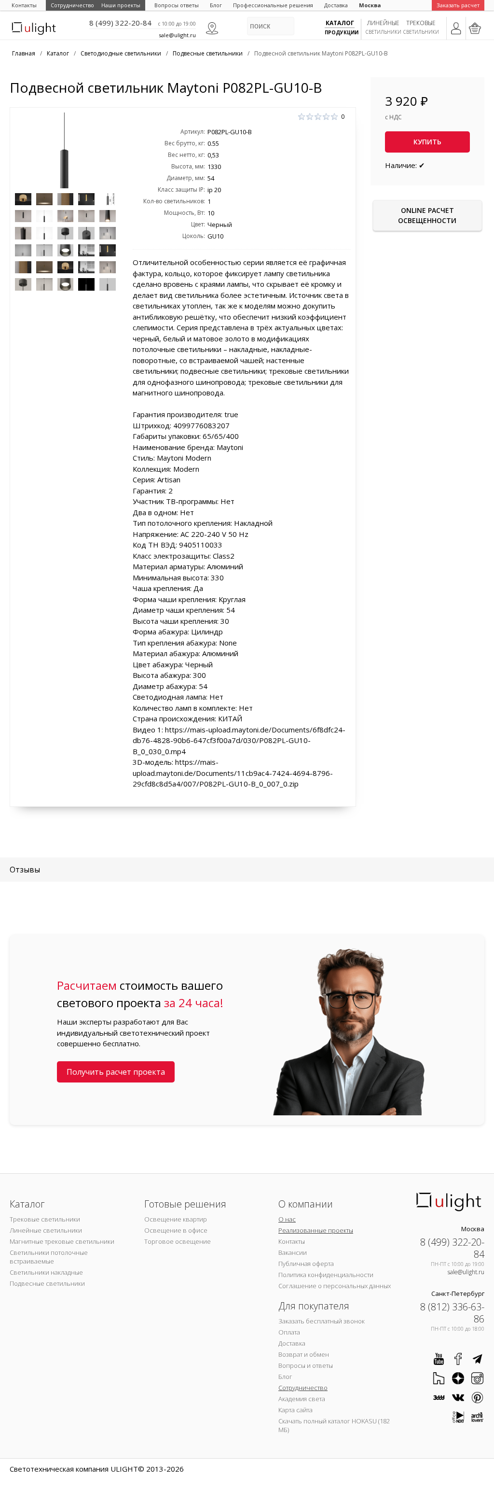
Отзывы (25, 869)
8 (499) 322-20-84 (120, 23)
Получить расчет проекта (116, 1072)
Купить (427, 141)
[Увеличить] (65, 150)
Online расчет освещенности (427, 215)
